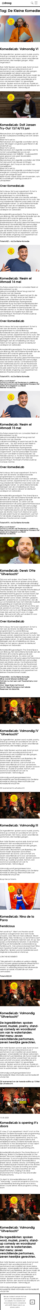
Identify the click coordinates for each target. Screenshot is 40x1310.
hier (17, 784)
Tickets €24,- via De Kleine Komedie (14, 677)
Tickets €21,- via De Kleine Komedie (14, 241)
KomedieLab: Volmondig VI (19, 49)
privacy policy (15, 1307)
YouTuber (4, 287)
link (14, 387)
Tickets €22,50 (6, 976)
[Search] (32, 3)
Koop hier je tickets (8, 879)
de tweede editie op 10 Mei (27, 1082)
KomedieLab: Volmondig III (19, 825)
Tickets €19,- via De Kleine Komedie (14, 377)
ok (32, 1302)
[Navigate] (36, 3)
